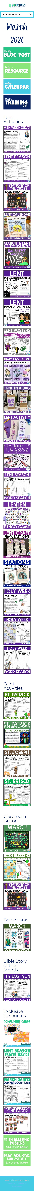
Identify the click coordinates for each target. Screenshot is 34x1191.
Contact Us (11, 1183)
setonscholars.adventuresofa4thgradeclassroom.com (17, 5)
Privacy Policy (17, 1186)
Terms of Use (22, 1183)
